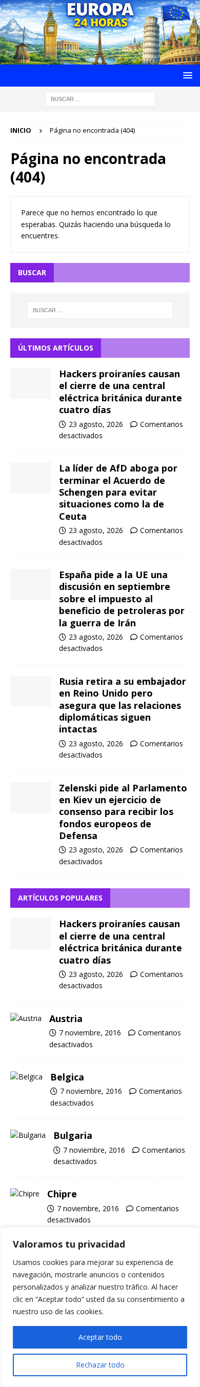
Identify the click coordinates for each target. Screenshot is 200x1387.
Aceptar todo (100, 1337)
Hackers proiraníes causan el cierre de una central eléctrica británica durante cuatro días (120, 392)
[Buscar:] (100, 98)
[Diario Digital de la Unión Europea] (100, 58)
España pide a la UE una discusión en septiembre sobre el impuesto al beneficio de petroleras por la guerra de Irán (122, 598)
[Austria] (26, 1018)
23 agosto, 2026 (96, 424)
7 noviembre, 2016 (90, 1032)
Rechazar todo (100, 1365)
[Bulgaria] (28, 1135)
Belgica (67, 1077)
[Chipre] (24, 1193)
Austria (66, 1018)
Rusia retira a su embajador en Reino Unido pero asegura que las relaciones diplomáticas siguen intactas (122, 705)
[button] (185, 75)
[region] (100, 1307)
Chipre (62, 1194)
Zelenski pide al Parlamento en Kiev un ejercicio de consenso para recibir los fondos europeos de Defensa (123, 812)
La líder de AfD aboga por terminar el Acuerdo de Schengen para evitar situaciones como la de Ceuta (118, 492)
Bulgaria (72, 1135)
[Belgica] (26, 1077)
